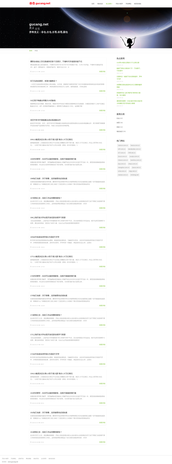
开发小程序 (119, 4)
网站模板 (28, 458)
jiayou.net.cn (136, 167)
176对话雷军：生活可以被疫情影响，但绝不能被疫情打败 (53, 276)
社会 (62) (120, 118)
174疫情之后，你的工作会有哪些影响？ (46, 315)
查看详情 (102, 71)
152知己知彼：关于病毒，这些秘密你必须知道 (48, 413)
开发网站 (128, 4)
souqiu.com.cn (134, 156)
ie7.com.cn (121, 153)
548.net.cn (131, 153)
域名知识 (100, 4)
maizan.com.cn (123, 175)
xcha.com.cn (122, 171)
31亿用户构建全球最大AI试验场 (43, 100)
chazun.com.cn (123, 160)
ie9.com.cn (121, 149)
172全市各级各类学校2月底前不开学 (44, 354)
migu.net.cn (133, 171)
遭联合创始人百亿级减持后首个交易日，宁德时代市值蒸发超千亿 (56, 61)
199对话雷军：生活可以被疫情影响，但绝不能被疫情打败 (53, 159)
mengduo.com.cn (123, 167)
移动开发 (36, 458)
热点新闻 (109, 4)
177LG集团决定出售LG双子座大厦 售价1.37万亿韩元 (51, 257)
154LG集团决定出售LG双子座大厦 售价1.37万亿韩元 (51, 374)
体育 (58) (120, 122)
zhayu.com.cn (132, 164)
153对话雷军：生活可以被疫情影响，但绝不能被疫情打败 (53, 393)
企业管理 (43, 458)
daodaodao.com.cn (134, 149)
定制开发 (21, 458)
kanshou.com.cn (136, 160)
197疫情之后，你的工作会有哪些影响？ (46, 198)
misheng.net (135, 175)
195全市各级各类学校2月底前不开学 (44, 237)
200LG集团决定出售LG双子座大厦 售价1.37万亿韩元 (51, 140)
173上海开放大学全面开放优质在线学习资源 (47, 335)
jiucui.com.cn (122, 156)
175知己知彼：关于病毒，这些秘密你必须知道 (48, 296)
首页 (93, 4)
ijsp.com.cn (122, 164)
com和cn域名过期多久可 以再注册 (128, 62)
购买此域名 (137, 4)
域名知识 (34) (121, 131)
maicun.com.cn (123, 145)
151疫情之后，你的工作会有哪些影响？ (46, 432)
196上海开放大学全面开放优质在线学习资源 (47, 218)
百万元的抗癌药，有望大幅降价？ (43, 81)
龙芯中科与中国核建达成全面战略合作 (45, 120)
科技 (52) (120, 127)
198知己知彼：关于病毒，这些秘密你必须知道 (48, 179)
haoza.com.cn (135, 145)
